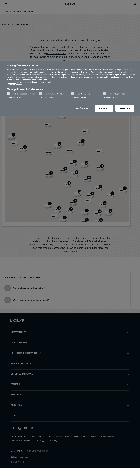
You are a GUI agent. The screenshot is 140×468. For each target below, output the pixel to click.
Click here (12, 82)
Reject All (125, 108)
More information (15, 85)
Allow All (103, 108)
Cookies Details (14, 98)
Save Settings (81, 108)
